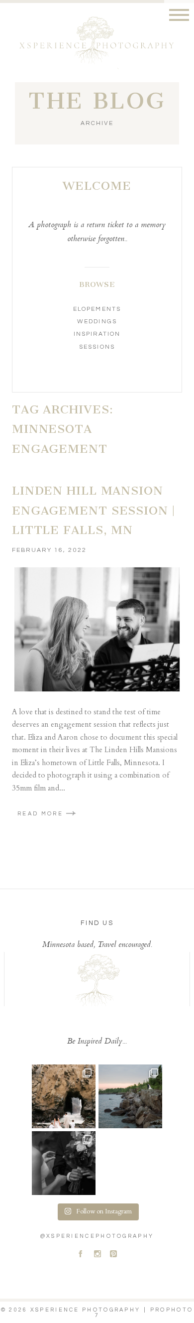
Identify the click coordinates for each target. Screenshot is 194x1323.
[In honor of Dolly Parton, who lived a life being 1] (64, 1163)
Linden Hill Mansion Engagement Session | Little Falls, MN (93, 510)
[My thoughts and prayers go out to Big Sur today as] (64, 1096)
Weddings (96, 321)
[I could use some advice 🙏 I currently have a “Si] (130, 1096)
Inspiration (97, 334)
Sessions (96, 347)
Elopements (96, 309)
